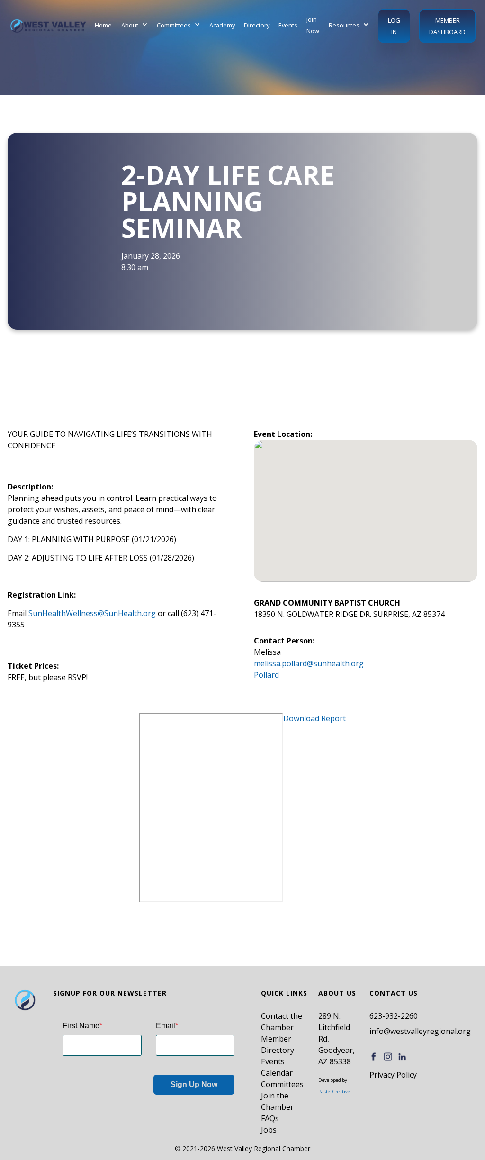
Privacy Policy (393, 1074)
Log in (394, 26)
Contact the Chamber (281, 1022)
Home (103, 25)
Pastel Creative (334, 1091)
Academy (222, 25)
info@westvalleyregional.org (420, 1031)
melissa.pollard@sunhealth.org (309, 663)
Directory (256, 25)
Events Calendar (277, 1067)
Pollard (266, 675)
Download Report (314, 718)
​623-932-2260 (393, 1016)
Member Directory (277, 1044)
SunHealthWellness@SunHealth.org (92, 613)
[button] (134, 25)
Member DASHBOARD (447, 26)
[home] (48, 25)
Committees (282, 1084)
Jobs (269, 1129)
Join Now (312, 25)
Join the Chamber (277, 1101)
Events (287, 25)
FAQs (270, 1118)
